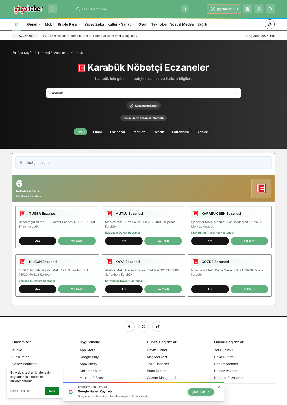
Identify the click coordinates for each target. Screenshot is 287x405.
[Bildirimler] (270, 8)
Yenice (203, 132)
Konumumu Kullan (146, 105)
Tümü (80, 132)
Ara (37, 241)
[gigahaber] (28, 8)
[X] (143, 326)
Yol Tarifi (77, 241)
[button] (247, 8)
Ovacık (158, 132)
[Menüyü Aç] (52, 8)
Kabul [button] (52, 391)
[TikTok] (157, 326)
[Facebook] (129, 326)
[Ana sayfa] (17, 24)
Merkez (139, 132)
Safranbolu (180, 132)
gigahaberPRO (227, 9)
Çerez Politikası (20, 390)
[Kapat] (219, 387)
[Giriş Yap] (258, 8)
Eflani (97, 132)
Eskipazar (117, 132)
